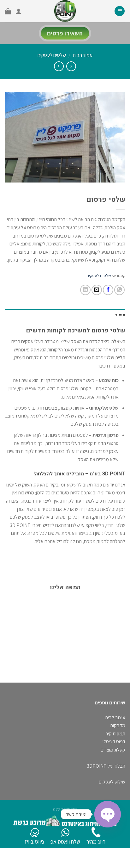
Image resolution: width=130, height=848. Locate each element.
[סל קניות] (8, 11)
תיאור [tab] (120, 315)
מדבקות (117, 725)
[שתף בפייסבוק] (108, 290)
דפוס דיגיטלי (114, 741)
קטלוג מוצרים (113, 749)
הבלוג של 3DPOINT (106, 766)
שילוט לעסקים (112, 781)
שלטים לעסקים (52, 55)
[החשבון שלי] (18, 11)
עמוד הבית (82, 55)
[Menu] (120, 11)
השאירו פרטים (65, 33)
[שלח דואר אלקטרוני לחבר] (97, 290)
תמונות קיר (115, 733)
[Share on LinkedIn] (85, 290)
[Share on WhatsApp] (119, 290)
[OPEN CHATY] (107, 814)
